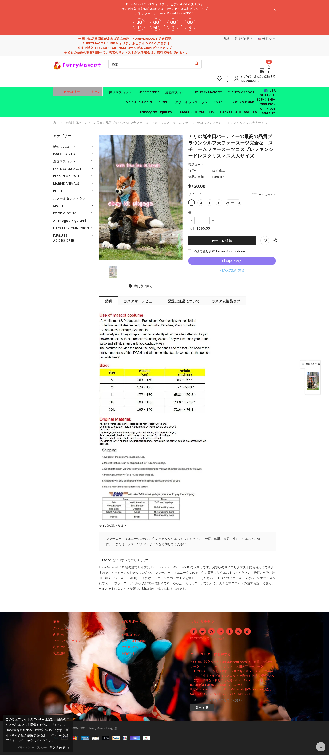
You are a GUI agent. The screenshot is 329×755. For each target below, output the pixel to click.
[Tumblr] (229, 631)
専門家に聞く (143, 286)
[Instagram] (211, 631)
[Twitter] (202, 631)
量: (190, 213)
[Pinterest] (220, 631)
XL (219, 203)
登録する (270, 76)
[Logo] (78, 65)
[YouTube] (238, 631)
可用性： (194, 171)
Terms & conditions (230, 251)
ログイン (247, 76)
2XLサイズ (233, 203)
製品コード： (197, 164)
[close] (274, 9)
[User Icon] (236, 78)
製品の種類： (197, 177)
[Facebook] (193, 631)
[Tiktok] (247, 631)
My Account (250, 81)
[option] (141, 197)
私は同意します (204, 251)
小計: (191, 228)
